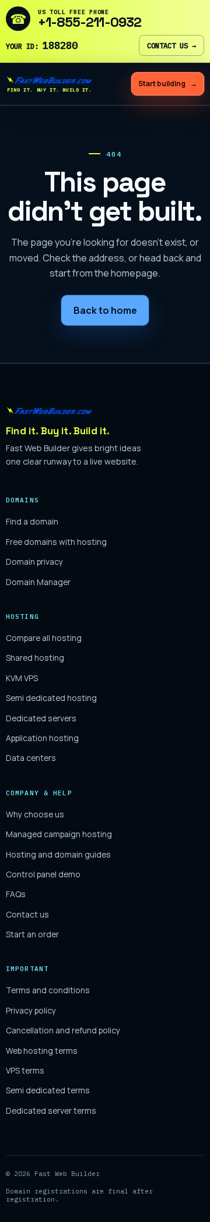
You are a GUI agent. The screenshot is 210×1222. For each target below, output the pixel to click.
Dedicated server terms (51, 1110)
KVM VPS (22, 677)
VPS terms (25, 1070)
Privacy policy (31, 1010)
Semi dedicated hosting (51, 697)
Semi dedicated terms (48, 1090)
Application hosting (42, 737)
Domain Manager (38, 581)
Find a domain (32, 521)
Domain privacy (34, 561)
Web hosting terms (42, 1050)
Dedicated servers (41, 718)
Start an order (32, 934)
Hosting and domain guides (58, 854)
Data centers (31, 757)
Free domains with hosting (56, 541)
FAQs (16, 893)
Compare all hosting (44, 637)
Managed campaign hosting (59, 834)
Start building (167, 83)
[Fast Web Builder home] (73, 410)
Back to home (105, 310)
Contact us (171, 45)
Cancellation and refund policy (63, 1030)
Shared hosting (35, 657)
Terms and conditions (48, 990)
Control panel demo (43, 874)
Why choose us (35, 814)
